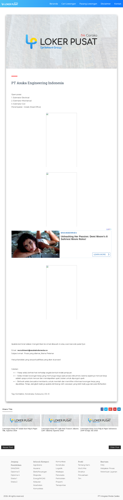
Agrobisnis (37, 465)
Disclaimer (106, 3)
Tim (79, 478)
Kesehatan (37, 485)
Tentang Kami (84, 465)
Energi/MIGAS (39, 478)
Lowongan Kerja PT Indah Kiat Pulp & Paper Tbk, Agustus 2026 (19, 430)
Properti (59, 482)
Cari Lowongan (69, 3)
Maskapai (60, 472)
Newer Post (8, 447)
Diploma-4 (15, 475)
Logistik (59, 468)
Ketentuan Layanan (109, 472)
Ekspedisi (37, 475)
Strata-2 (14, 482)
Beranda (54, 3)
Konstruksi (60, 465)
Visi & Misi (82, 468)
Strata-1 (14, 478)
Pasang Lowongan (88, 3)
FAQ (102, 465)
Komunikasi (38, 488)
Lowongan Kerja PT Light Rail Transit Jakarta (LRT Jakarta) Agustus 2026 (60, 430)
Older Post (114, 447)
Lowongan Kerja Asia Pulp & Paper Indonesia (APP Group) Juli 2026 (98, 430)
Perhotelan (60, 478)
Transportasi (61, 485)
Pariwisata (60, 475)
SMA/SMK (15, 468)
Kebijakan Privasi (107, 468)
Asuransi (36, 468)
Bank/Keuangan (40, 472)
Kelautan (37, 482)
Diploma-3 (15, 472)
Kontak (117, 3)
